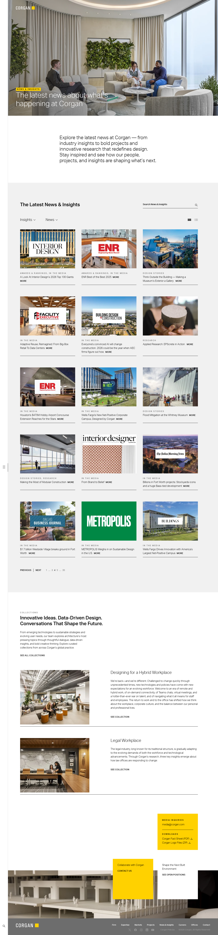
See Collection (120, 717)
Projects (150, 925)
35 (64, 570)
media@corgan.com (173, 824)
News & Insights (167, 925)
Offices (194, 925)
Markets (138, 925)
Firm (114, 925)
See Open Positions (173, 875)
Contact (206, 925)
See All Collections (32, 655)
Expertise (125, 925)
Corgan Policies (167, 930)
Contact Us (124, 871)
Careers (182, 925)
